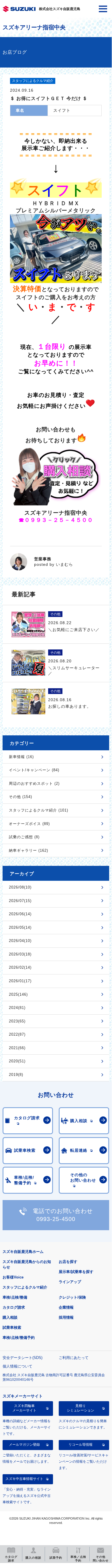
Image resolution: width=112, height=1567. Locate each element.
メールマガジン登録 (24, 1445)
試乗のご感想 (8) (24, 837)
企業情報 (66, 1307)
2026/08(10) (20, 887)
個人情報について (17, 1366)
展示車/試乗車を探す (76, 1272)
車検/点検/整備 (15, 1297)
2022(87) (17, 1034)
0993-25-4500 (55, 1219)
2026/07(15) (20, 901)
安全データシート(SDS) (22, 1357)
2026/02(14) (20, 967)
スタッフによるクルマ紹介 (25, 1287)
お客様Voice (13, 1277)
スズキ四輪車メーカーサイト (24, 1408)
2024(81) (17, 1007)
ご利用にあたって (74, 1357)
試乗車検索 (12, 1327)
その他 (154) (20, 797)
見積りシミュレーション (80, 1408)
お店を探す (68, 1262)
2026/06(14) (20, 914)
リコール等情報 (80, 1445)
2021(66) (17, 1048)
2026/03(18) (20, 954)
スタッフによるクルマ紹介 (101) (38, 810)
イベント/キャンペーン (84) (34, 770)
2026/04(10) (20, 941)
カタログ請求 (14, 1307)
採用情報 (66, 1317)
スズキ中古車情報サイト (24, 1479)
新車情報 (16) (21, 757)
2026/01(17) (20, 981)
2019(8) (16, 1074)
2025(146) (18, 994)
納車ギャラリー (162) (28, 850)
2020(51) (17, 1061)
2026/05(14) (20, 927)
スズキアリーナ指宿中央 (34, 27)
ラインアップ (70, 1282)
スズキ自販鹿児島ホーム (23, 1251)
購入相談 (10, 1317)
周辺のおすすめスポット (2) (34, 783)
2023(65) (17, 1021)
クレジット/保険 (72, 1297)
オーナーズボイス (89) (29, 824)
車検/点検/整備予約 (19, 1337)
